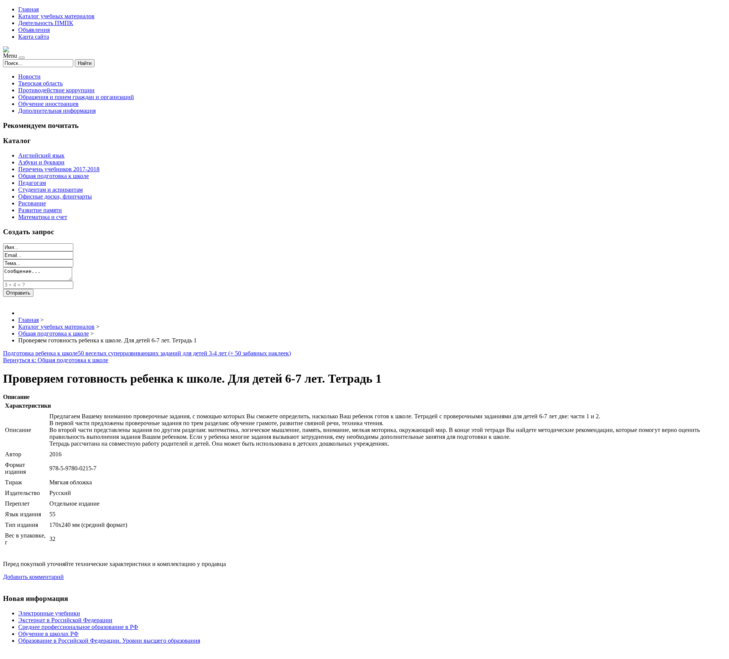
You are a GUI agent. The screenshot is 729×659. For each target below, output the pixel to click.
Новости (29, 76)
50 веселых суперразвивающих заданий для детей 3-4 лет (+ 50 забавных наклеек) (184, 353)
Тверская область (40, 83)
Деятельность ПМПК (45, 23)
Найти (85, 63)
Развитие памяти (40, 210)
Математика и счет (42, 217)
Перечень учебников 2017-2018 (58, 169)
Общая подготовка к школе (53, 176)
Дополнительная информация (57, 110)
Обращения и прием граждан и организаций (76, 97)
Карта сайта (33, 36)
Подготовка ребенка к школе (40, 353)
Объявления (34, 30)
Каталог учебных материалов (56, 16)
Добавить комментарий (33, 577)
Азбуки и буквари (41, 162)
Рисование (32, 203)
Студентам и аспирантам (50, 189)
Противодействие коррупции (56, 90)
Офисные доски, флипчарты (55, 196)
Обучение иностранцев (48, 104)
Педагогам (32, 183)
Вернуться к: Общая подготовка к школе (55, 360)
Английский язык (41, 155)
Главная (28, 9)
